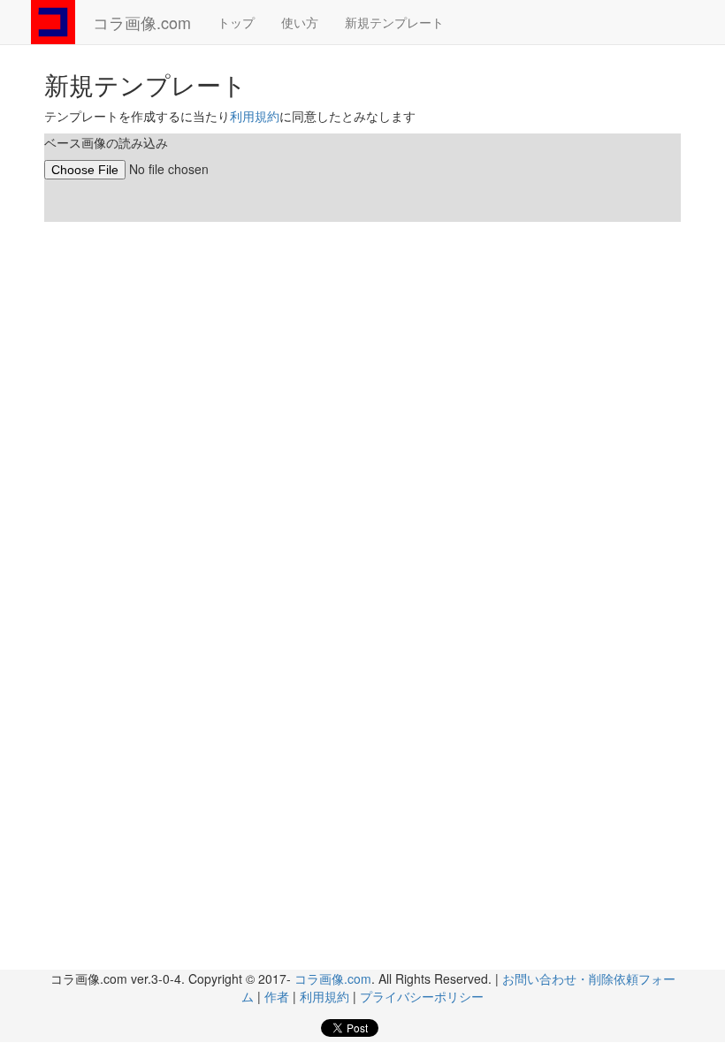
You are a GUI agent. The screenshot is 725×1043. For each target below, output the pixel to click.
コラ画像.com (142, 22)
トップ (236, 22)
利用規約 (254, 116)
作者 (276, 996)
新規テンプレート (394, 22)
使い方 (299, 22)
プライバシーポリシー (422, 996)
